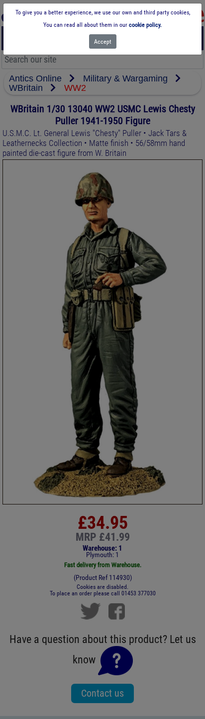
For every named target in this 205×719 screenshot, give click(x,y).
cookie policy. (145, 24)
